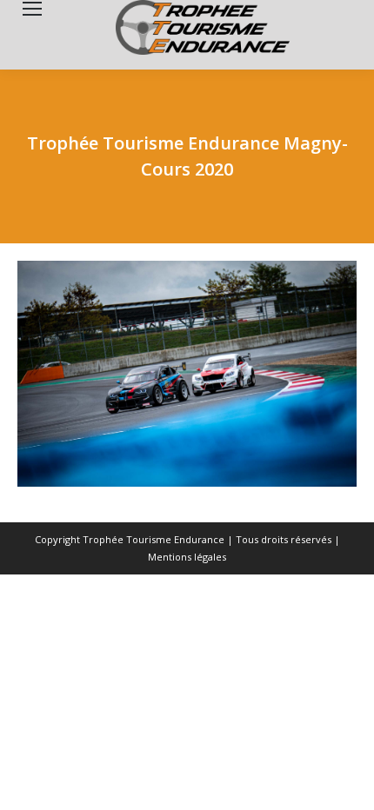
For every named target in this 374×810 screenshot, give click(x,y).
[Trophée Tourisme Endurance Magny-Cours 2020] (187, 374)
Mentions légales (187, 556)
